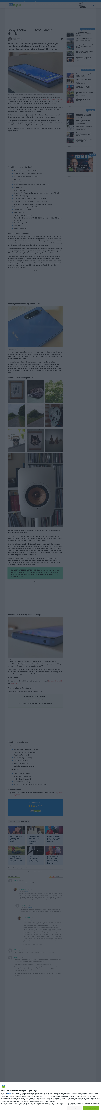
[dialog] (50, 1097)
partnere (9, 1093)
